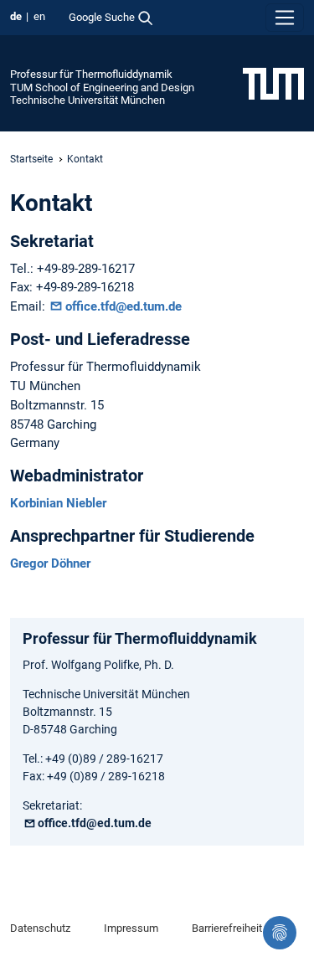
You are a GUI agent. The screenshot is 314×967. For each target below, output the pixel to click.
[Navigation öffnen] (284, 17)
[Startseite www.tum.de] (273, 82)
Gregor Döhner (50, 563)
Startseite (31, 159)
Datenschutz (40, 928)
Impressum (131, 928)
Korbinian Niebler (58, 503)
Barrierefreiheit (227, 928)
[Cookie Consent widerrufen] (279, 932)
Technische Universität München (87, 100)
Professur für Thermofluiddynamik (91, 74)
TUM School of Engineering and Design (102, 87)
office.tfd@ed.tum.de (123, 306)
